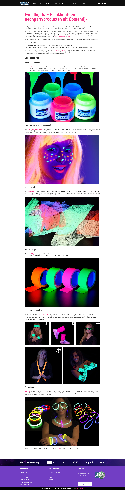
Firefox (55, 36)
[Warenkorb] (105, 3)
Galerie (68, 3)
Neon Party (48, 3)
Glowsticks (27, 391)
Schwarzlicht (37, 3)
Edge (68, 36)
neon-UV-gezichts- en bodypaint (36, 129)
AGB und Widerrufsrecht (55, 472)
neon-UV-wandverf (32, 67)
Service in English (24, 479)
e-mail (58, 448)
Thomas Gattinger (80, 488)
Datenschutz (52, 477)
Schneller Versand (24, 475)
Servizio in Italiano (24, 484)
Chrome (60, 36)
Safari (63, 36)
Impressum (51, 479)
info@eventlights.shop (61, 50)
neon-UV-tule (31, 191)
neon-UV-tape (31, 254)
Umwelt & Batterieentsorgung (56, 475)
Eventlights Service (24, 477)
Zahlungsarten (23, 472)
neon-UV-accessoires (44, 314)
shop (64, 33)
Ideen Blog (76, 3)
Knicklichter (59, 3)
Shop (83, 3)
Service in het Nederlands (26, 482)
